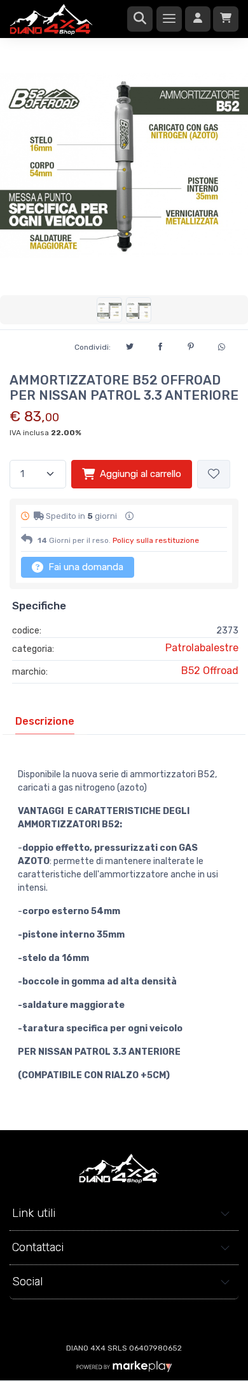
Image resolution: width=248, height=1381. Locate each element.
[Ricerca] (140, 19)
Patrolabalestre (201, 648)
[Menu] (169, 19)
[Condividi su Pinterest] (190, 344)
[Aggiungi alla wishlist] (213, 474)
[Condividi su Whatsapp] (221, 345)
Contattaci (38, 1247)
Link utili (33, 1213)
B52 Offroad (209, 671)
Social (27, 1282)
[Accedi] (197, 19)
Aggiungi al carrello (140, 474)
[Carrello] (225, 19)
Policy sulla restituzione (156, 540)
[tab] (45, 721)
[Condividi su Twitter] (129, 344)
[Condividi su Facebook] (160, 344)
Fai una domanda (84, 567)
